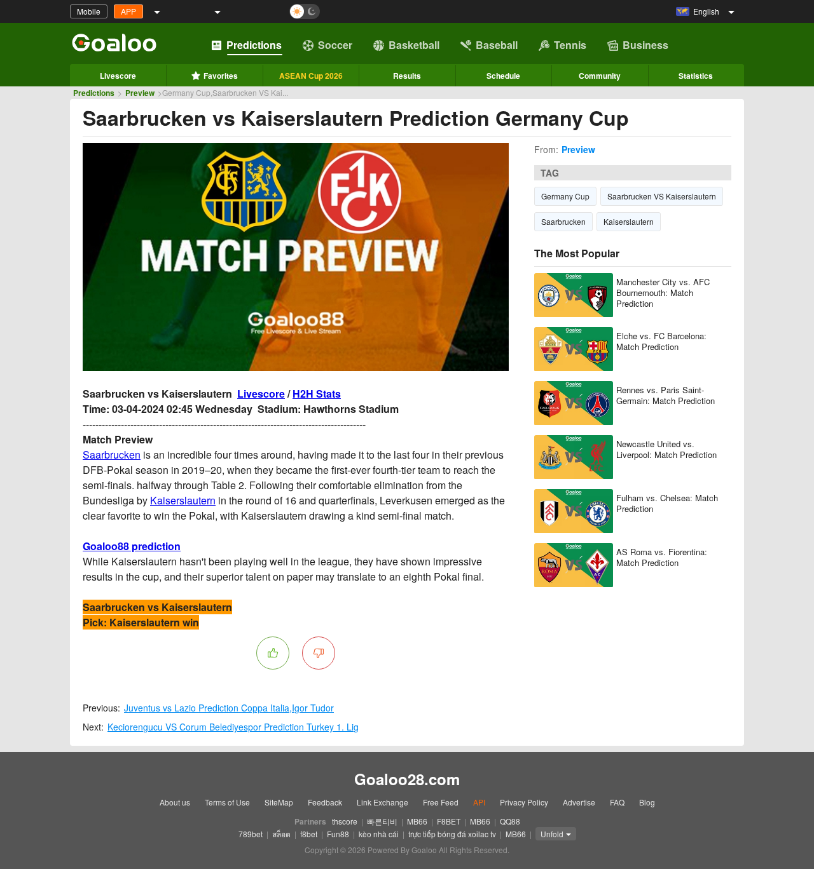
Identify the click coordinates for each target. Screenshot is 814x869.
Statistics (696, 75)
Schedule (503, 75)
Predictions (254, 44)
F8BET (448, 821)
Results (407, 75)
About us (175, 802)
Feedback (325, 802)
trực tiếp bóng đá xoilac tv (452, 833)
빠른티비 (382, 821)
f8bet (308, 833)
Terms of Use (227, 802)
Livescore (118, 75)
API (479, 802)
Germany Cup (565, 196)
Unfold (552, 833)
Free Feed (441, 802)
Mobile (88, 11)
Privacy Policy (524, 802)
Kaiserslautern (183, 500)
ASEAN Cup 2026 (311, 75)
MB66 (417, 821)
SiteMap (279, 802)
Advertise (579, 802)
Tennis (570, 44)
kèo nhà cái (379, 833)
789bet (250, 833)
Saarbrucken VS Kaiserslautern (661, 196)
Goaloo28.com (407, 779)
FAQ (617, 802)
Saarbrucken (112, 454)
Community (600, 75)
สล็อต (281, 833)
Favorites (221, 75)
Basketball (414, 44)
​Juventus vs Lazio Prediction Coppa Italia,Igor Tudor (229, 707)
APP (128, 11)
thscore (344, 821)
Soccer (335, 44)
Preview (140, 92)
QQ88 (510, 821)
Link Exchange (382, 802)
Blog (647, 802)
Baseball (497, 44)
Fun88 (338, 833)
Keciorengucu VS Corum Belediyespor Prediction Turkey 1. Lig (233, 726)
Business (645, 44)
